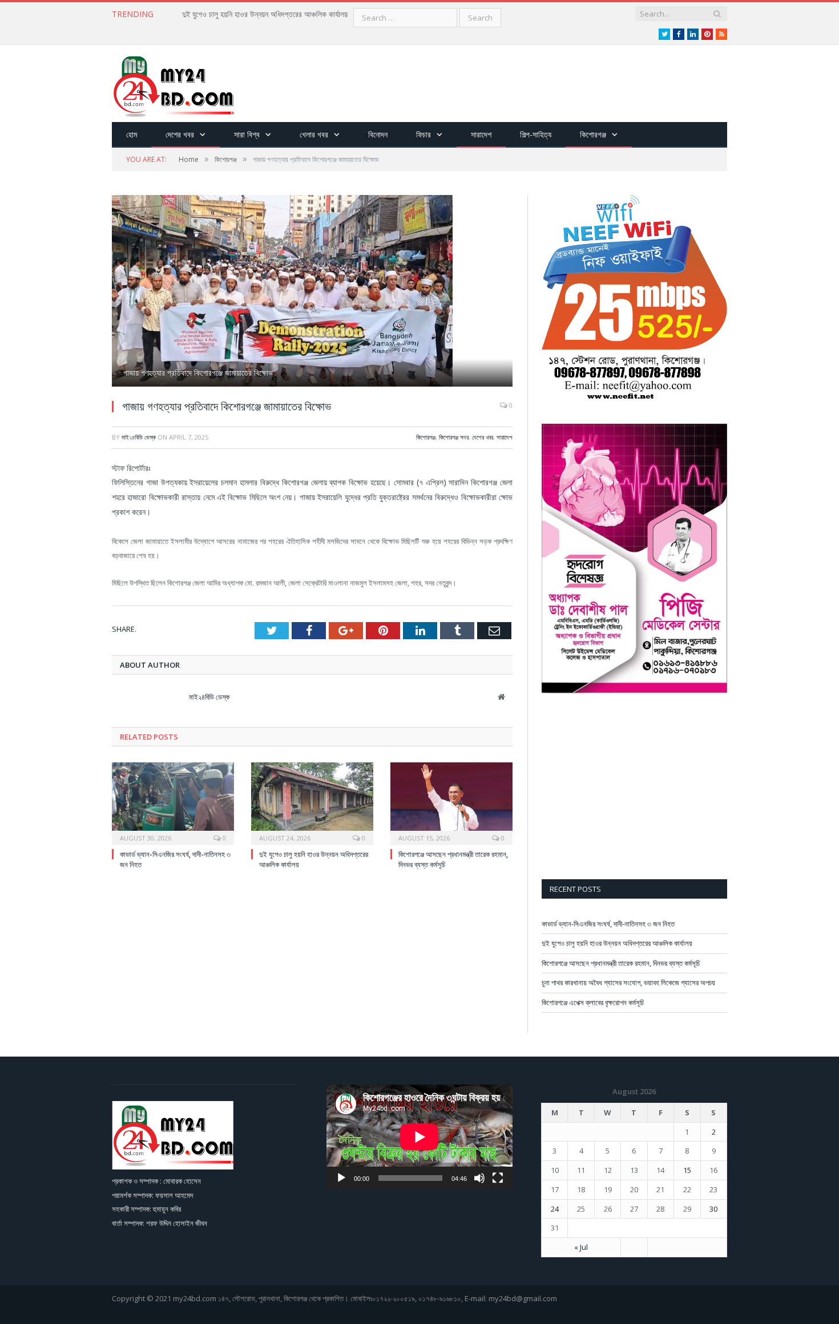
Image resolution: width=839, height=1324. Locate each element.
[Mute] (479, 1178)
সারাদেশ (481, 134)
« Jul (581, 1247)
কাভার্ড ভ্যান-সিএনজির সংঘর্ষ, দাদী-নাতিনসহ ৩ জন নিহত (608, 924)
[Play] (341, 1178)
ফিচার (423, 134)
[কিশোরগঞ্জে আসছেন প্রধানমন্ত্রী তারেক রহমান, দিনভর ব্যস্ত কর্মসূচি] (451, 802)
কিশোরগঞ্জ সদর (454, 437)
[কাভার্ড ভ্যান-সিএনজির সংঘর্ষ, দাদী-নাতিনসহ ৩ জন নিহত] (173, 802)
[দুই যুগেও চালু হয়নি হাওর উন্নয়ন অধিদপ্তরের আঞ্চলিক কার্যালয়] (312, 802)
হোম (131, 134)
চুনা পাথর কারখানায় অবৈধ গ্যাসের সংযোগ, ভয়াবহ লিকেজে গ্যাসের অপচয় (628, 982)
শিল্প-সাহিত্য (535, 134)
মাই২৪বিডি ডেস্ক (139, 437)
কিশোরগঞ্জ (593, 134)
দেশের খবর (180, 134)
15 (687, 1170)
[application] (419, 1137)
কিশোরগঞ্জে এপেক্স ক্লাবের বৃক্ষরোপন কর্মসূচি (593, 1002)
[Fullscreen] (497, 1178)
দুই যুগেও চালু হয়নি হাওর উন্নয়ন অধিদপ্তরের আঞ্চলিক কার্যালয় (265, 14)
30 (713, 1209)
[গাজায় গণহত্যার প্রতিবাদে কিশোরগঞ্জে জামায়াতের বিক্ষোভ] (312, 292)
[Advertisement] (519, 84)
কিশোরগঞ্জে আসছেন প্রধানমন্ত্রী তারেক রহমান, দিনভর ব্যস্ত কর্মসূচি (621, 963)
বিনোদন (378, 134)
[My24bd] (173, 83)
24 (555, 1209)
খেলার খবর (314, 134)
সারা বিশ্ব (247, 134)
